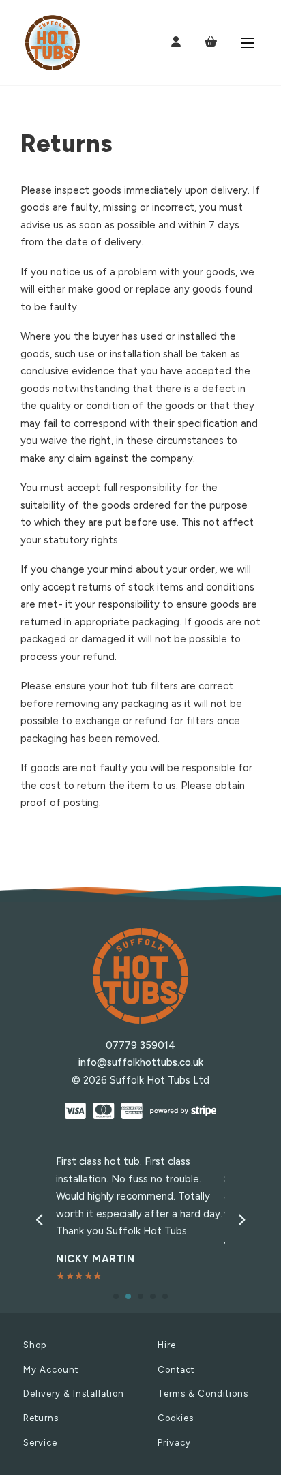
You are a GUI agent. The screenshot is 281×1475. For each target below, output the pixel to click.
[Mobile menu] (247, 43)
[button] (116, 1296)
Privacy (174, 1442)
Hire (167, 1345)
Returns (41, 1418)
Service (40, 1442)
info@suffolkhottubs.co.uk (140, 1062)
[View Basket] (211, 41)
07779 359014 (140, 1045)
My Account (50, 1370)
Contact (176, 1370)
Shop (34, 1345)
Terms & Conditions (203, 1393)
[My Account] (176, 43)
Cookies (176, 1418)
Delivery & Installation (73, 1393)
